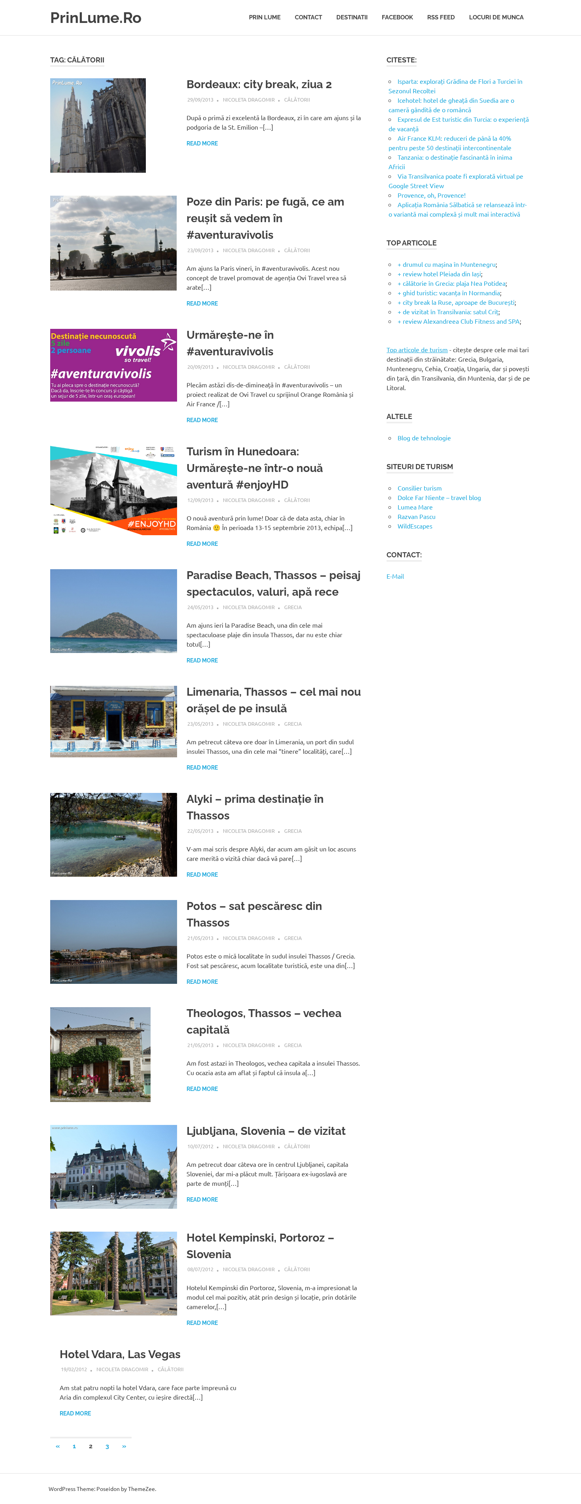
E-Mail (395, 576)
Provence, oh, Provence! (432, 195)
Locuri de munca (496, 17)
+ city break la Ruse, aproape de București (456, 302)
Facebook (397, 17)
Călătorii (297, 99)
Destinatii (352, 17)
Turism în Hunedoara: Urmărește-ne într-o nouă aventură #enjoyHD (255, 468)
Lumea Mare (415, 507)
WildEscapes (415, 526)
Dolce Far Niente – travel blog (439, 497)
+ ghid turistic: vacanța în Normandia (449, 292)
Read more (202, 143)
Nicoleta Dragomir (249, 99)
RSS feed (441, 17)
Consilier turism (420, 488)
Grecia (293, 607)
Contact (308, 17)
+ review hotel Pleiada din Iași (439, 273)
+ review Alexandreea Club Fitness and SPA (459, 321)
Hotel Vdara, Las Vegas (120, 1354)
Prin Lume (265, 17)
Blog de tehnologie (424, 438)
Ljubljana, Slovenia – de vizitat (266, 1131)
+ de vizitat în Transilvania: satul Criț (448, 311)
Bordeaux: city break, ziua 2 (259, 84)
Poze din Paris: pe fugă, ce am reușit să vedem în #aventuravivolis (265, 218)
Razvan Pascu (417, 516)
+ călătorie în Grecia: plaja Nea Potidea (452, 283)
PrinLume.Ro (95, 17)
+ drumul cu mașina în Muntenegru (447, 264)
